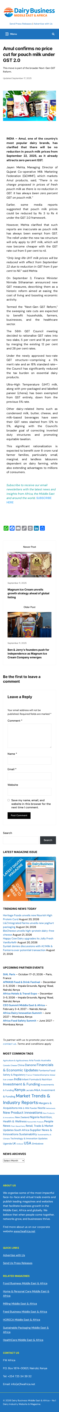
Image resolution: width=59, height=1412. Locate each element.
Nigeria (34, 1117)
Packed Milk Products (35, 1122)
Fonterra (44, 1070)
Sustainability (28, 1134)
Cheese (13, 1065)
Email (12, 769)
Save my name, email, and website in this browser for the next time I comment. (31, 804)
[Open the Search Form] (53, 34)
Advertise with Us (43, 23)
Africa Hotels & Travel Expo (20, 993)
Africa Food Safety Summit (19, 1020)
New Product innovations (22, 1112)
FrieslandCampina (41, 1075)
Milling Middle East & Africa (20, 1303)
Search (7, 833)
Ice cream (8, 1079)
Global (52, 1075)
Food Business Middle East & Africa (25, 1283)
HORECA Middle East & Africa (21, 1319)
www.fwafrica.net (24, 1231)
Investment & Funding (21, 1084)
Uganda (7, 1143)
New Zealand (22, 1117)
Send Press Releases (21, 23)
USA (27, 1143)
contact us (9, 1043)
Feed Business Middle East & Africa (25, 1311)
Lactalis (30, 1090)
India (17, 1079)
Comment (15, 720)
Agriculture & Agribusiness (15, 1060)
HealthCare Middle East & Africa (23, 1340)
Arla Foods (35, 1060)
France (29, 1075)
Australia (46, 1060)
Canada (6, 1065)
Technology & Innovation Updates (29, 1138)
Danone (30, 1065)
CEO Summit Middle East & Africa (24, 1005)
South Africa (21, 1130)
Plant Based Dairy (18, 1126)
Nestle (42, 1108)
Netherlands (50, 1108)
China (21, 1065)
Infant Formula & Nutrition (37, 1079)
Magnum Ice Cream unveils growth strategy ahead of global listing (28, 593)
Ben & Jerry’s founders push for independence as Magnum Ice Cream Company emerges (28, 653)
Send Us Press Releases (17, 1263)
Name (12, 754)
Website (13, 785)
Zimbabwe (37, 1143)
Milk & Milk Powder (27, 1108)
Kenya (19, 1089)
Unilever (19, 1144)
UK (14, 1143)
